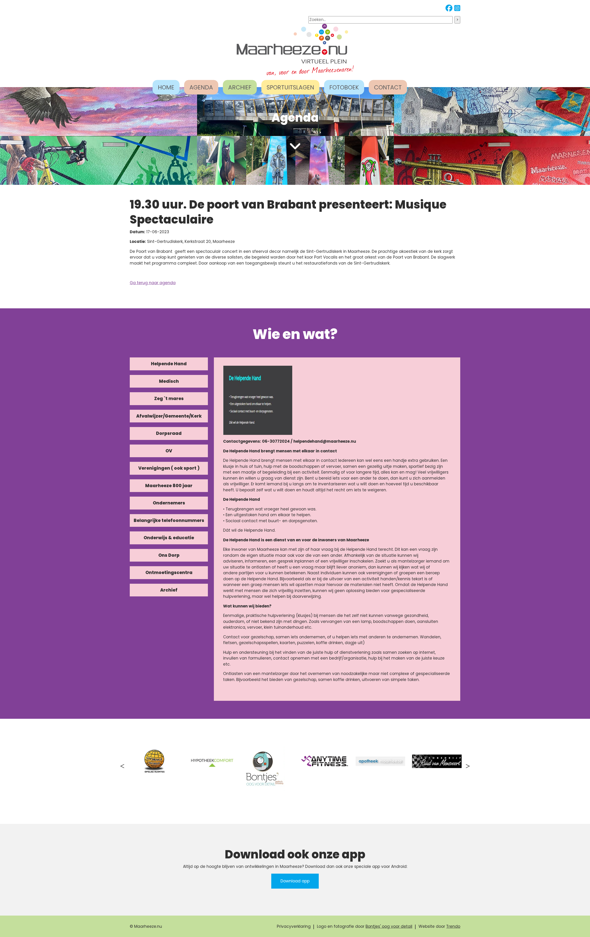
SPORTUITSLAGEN (290, 87)
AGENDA (201, 87)
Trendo (453, 926)
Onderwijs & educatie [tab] (169, 538)
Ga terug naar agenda (153, 283)
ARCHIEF (239, 87)
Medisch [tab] (169, 381)
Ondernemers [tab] (169, 503)
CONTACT (388, 87)
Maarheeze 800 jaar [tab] (168, 486)
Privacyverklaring (294, 926)
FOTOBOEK (344, 87)
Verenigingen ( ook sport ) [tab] (169, 468)
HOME (166, 87)
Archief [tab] (168, 590)
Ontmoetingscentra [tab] (168, 572)
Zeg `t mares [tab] (169, 398)
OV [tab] (168, 451)
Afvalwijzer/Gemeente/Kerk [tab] (169, 416)
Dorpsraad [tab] (169, 433)
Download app (295, 881)
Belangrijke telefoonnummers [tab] (169, 520)
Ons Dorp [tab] (169, 555)
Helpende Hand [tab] (169, 364)
